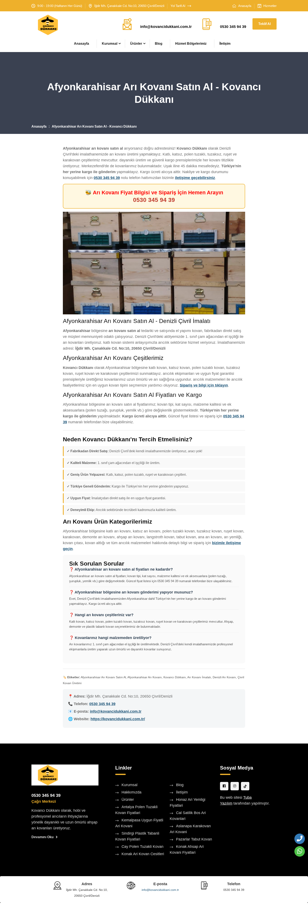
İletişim (224, 43)
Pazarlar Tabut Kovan (194, 839)
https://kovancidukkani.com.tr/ (118, 719)
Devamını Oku (42, 837)
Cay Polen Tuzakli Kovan (142, 846)
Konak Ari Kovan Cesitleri (143, 854)
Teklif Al (264, 24)
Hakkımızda (131, 792)
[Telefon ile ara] (299, 839)
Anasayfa (244, 6)
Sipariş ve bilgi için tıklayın (204, 385)
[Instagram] (234, 786)
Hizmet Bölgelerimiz (191, 43)
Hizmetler (270, 6)
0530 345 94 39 (233, 27)
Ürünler (136, 43)
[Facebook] (224, 786)
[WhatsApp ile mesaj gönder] (299, 851)
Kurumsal (109, 43)
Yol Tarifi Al (178, 6)
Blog (158, 43)
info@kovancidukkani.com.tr (166, 27)
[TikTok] (245, 786)
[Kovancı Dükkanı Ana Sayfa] (47, 775)
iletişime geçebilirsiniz (195, 178)
